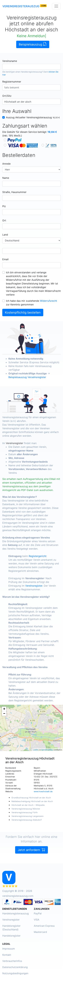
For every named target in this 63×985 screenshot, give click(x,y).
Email (5, 259)
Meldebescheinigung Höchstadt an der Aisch (32, 801)
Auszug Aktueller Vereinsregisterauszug (33, 117)
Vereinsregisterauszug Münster (25, 809)
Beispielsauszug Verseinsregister (27, 377)
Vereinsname (9, 60)
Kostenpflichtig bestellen (23, 312)
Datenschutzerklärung (15, 967)
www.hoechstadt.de (43, 791)
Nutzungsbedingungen (15, 973)
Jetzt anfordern (29, 850)
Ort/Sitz (6, 95)
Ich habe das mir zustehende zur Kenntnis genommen (31, 302)
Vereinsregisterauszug (20, 6)
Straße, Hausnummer (14, 192)
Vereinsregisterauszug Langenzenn (27, 816)
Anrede (6, 163)
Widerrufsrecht (48, 300)
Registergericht (37, 556)
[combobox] (31, 67)
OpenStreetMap (47, 749)
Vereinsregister (14, 443)
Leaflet (35, 749)
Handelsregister (11, 935)
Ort (4, 220)
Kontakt (6, 954)
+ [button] (4, 709)
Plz (4, 206)
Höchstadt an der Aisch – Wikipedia (27, 805)
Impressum (8, 948)
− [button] (4, 713)
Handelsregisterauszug (31, 72)
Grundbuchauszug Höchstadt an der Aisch (31, 798)
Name (5, 177)
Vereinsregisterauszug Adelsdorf (26, 820)
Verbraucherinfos (12, 960)
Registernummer (11, 81)
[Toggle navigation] (56, 6)
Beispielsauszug (31, 44)
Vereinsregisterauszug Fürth (24, 812)
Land (5, 234)
